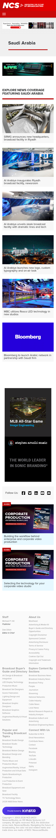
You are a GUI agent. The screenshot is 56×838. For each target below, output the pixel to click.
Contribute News (36, 741)
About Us (34, 617)
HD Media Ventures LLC (33, 820)
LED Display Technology (12, 682)
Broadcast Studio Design (13, 740)
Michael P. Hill (8, 621)
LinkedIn (32, 759)
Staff (5, 617)
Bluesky (32, 751)
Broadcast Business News (40, 675)
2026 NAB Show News (12, 801)
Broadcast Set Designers (13, 689)
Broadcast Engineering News (41, 724)
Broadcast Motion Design (13, 750)
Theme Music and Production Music (10, 762)
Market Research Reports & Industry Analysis (40, 713)
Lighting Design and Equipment (11, 698)
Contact (32, 744)
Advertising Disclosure (38, 642)
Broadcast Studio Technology (9, 745)
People (32, 686)
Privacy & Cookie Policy (39, 649)
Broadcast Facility (10, 794)
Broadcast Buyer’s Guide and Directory (14, 670)
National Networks (37, 697)
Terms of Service (36, 645)
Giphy (31, 766)
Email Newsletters (36, 737)
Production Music (9, 685)
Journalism (33, 689)
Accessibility (34, 652)
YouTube (32, 755)
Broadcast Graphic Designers (10, 705)
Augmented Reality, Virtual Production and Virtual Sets (14, 769)
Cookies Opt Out (36, 656)
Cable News (34, 704)
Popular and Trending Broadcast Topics (14, 733)
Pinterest (33, 762)
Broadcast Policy (36, 682)
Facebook (33, 748)
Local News (34, 707)
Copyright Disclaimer (38, 634)
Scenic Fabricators (10, 692)
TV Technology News (11, 797)
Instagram (33, 769)
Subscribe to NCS (36, 734)
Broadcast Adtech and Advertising (38, 720)
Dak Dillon (6, 629)
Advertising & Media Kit (39, 624)
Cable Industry (35, 700)
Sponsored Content (37, 638)
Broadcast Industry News (39, 679)
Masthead (33, 621)
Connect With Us (39, 730)
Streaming (33, 693)
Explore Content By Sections (41, 670)
